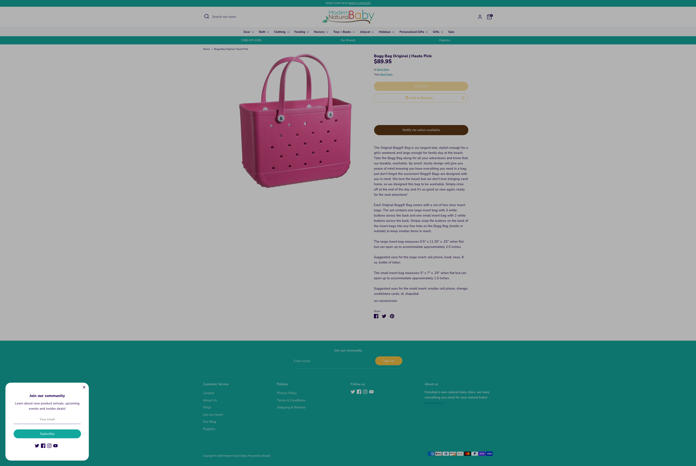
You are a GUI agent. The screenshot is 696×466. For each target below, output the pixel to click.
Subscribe (47, 434)
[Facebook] (43, 446)
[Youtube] (55, 446)
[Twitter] (37, 446)
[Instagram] (49, 446)
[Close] (84, 387)
